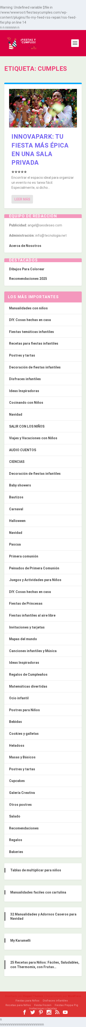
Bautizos (16, 497)
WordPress (74, 996)
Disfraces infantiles (25, 379)
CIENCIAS (16, 462)
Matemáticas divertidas (28, 686)
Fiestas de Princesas (26, 603)
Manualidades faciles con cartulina (38, 892)
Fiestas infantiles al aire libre (32, 615)
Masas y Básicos (22, 757)
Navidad (15, 414)
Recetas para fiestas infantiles (33, 343)
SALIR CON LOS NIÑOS (26, 426)
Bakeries (16, 852)
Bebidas (15, 722)
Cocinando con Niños (26, 402)
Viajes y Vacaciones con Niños (33, 438)
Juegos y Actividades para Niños (35, 580)
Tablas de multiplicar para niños (35, 870)
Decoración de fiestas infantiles (35, 367)
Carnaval (16, 509)
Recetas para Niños (18, 1005)
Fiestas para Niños (27, 1000)
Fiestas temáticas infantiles (31, 332)
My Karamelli (20, 940)
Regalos (15, 840)
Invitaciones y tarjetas (27, 627)
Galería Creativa (22, 793)
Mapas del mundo (23, 639)
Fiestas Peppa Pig (66, 1005)
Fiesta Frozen (42, 1005)
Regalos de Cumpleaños (28, 674)
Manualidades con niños (28, 308)
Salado (14, 816)
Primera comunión (23, 556)
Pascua (15, 544)
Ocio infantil (19, 698)
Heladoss (16, 745)
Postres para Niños (24, 710)
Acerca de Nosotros (25, 246)
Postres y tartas (22, 355)
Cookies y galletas (24, 734)
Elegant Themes (33, 996)
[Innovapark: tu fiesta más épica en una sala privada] (43, 108)
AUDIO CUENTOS (22, 450)
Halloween (17, 521)
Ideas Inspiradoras (24, 391)
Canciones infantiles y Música (33, 651)
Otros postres (20, 805)
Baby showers (20, 485)
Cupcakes (17, 781)
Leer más (22, 199)
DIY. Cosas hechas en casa (30, 320)
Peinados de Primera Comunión (34, 568)
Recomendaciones (24, 828)
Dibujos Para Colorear (26, 269)
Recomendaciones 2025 (28, 279)
